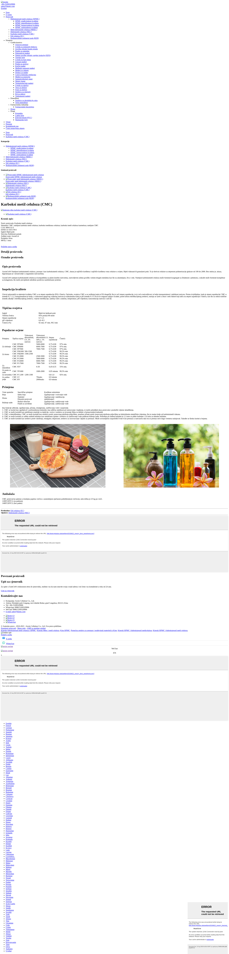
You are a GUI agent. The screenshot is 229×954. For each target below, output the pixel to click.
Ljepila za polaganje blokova (26, 47)
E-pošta (9, 639)
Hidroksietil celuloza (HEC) (21, 32)
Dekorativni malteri (22, 53)
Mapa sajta (21, 628)
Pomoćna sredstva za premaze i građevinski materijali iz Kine (94, 630)
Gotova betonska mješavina (25, 75)
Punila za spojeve (21, 64)
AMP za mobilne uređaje (36, 628)
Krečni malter (20, 66)
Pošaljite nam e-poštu (9, 247)
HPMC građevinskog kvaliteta (26, 21)
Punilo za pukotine (22, 51)
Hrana (12, 109)
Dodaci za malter (21, 73)
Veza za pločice (21, 88)
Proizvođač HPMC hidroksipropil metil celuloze (24, 177)
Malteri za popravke (22, 77)
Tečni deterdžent (21, 103)
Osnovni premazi (21, 45)
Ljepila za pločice (22, 85)
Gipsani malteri (21, 62)
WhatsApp (10, 644)
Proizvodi (9, 17)
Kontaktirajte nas (12, 126)
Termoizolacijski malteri (24, 83)
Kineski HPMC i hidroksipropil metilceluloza (135, 630)
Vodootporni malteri (22, 96)
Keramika (19, 113)
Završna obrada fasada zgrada (26, 49)
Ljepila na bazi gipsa (23, 60)
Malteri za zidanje (22, 70)
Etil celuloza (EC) (17, 36)
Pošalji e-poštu (6, 635)
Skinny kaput (20, 81)
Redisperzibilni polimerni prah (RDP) (24, 38)
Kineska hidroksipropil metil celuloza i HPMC (18, 630)
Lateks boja (19, 115)
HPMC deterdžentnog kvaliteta (27, 23)
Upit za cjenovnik (7, 591)
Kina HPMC (65, 630)
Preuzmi (9, 124)
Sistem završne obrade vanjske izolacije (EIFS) (33, 55)
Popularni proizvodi (8, 628)
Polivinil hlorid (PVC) (23, 118)
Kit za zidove (20, 94)
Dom (8, 12)
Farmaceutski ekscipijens (24, 107)
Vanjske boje (20, 58)
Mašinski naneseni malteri (25, 68)
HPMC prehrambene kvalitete (26, 27)
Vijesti (8, 122)
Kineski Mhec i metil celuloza (48, 630)
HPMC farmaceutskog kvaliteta (27, 25)
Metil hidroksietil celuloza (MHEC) (23, 30)
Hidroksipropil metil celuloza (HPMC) (24, 19)
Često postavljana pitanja (15, 128)
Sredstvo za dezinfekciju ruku (26, 100)
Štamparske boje (21, 120)
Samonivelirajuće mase (24, 79)
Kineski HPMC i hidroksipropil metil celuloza (170, 630)
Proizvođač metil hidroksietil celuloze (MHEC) (23, 181)
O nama (9, 15)
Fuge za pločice (21, 90)
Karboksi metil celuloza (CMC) (22, 34)
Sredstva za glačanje (23, 92)
